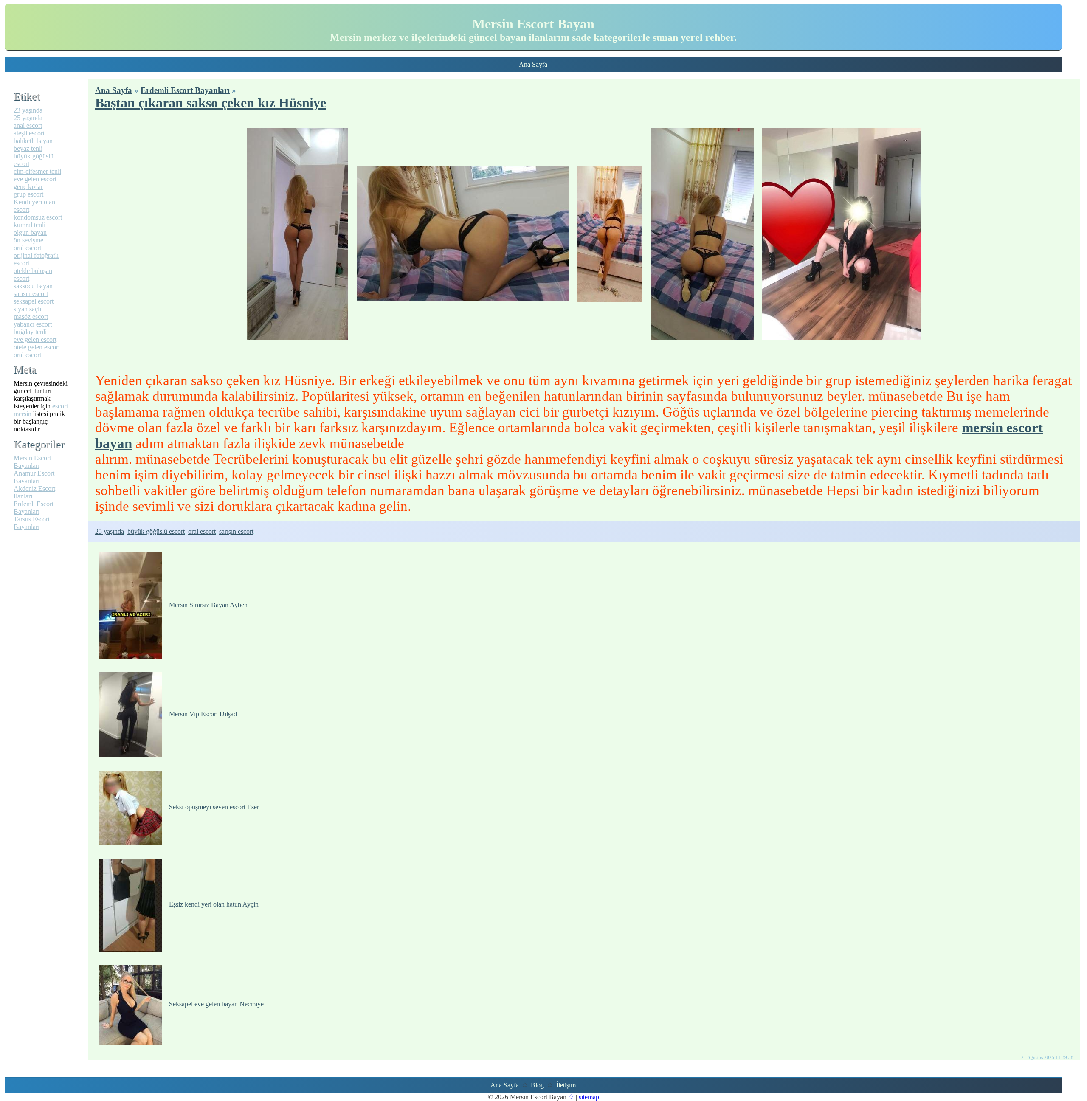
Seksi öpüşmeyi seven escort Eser (214, 807)
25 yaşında (109, 531)
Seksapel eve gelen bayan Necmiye (216, 1004)
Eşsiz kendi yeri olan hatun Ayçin (214, 904)
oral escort (202, 531)
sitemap (589, 1097)
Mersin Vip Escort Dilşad (203, 714)
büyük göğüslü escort (156, 531)
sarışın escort (236, 531)
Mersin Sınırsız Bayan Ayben (208, 604)
